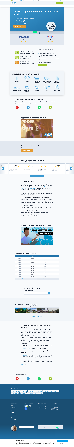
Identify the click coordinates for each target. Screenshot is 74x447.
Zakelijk (12, 412)
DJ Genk (40, 391)
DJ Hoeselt (30, 393)
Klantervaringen (13, 414)
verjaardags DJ (33, 188)
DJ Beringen (16, 393)
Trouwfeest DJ (13, 407)
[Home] (13, 3)
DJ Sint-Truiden (39, 393)
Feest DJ (12, 410)
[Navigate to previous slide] (3, 168)
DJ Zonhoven (32, 391)
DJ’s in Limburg (30, 347)
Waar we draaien (13, 417)
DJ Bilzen (57, 391)
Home (12, 405)
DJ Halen (23, 393)
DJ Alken (25, 391)
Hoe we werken (13, 419)
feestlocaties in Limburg (26, 348)
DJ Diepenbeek (16, 391)
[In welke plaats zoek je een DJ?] (49, 293)
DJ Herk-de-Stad (48, 391)
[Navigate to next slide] (71, 168)
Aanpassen (61, 443)
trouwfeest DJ (42, 186)
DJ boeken (25, 355)
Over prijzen (13, 421)
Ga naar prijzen (13, 422)
